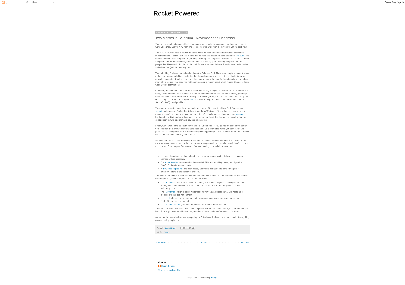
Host (167, 198)
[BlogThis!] (184, 228)
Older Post (244, 243)
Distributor (170, 192)
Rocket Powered (176, 13)
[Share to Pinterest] (193, 228)
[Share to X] (187, 228)
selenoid (159, 111)
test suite (240, 56)
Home (203, 243)
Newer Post (161, 243)
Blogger (214, 277)
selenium (166, 232)
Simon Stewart (167, 266)
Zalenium (240, 114)
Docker (193, 99)
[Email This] (181, 228)
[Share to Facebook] (190, 228)
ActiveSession (171, 162)
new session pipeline (172, 169)
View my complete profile (169, 270)
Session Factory (173, 204)
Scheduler (170, 182)
